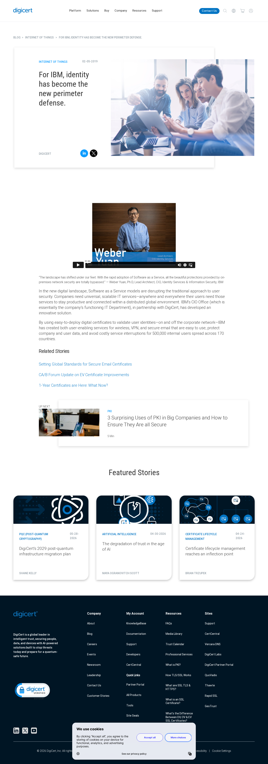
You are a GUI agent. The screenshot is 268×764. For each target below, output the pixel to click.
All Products (133, 695)
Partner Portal (135, 684)
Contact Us (209, 11)
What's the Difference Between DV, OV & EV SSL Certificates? (179, 717)
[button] (32, 691)
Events (91, 654)
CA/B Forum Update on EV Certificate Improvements (84, 374)
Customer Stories (98, 696)
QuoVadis (211, 675)
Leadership (94, 675)
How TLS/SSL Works (178, 675)
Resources (139, 10)
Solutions (93, 10)
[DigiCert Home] (23, 11)
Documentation (136, 634)
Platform (75, 10)
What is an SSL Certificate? (175, 701)
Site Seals (132, 715)
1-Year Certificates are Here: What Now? (73, 385)
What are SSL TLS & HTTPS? (178, 687)
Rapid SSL (211, 696)
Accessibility (199, 750)
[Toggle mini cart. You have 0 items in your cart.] (242, 11)
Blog (89, 634)
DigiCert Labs (213, 654)
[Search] (225, 11)
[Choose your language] (234, 11)
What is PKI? (173, 665)
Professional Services (179, 654)
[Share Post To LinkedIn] (84, 154)
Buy (106, 10)
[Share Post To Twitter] (93, 154)
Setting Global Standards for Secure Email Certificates (85, 364)
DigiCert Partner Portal (219, 665)
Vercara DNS (213, 644)
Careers (92, 644)
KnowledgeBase (136, 623)
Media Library (174, 634)
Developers (133, 654)
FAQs (169, 623)
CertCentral (133, 665)
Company (121, 10)
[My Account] (251, 11)
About (91, 623)
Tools (129, 705)
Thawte (210, 685)
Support (157, 10)
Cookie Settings (221, 750)
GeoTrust (211, 706)
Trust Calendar (175, 644)
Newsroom (94, 665)
